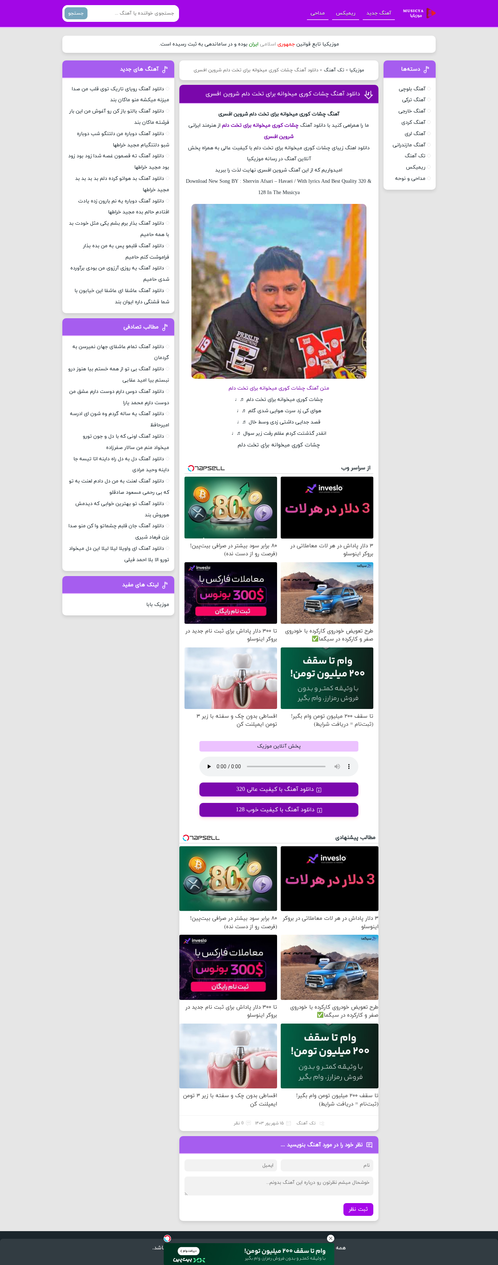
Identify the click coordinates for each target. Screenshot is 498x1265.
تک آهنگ (334, 70)
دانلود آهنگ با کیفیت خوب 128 (275, 810)
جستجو (76, 13)
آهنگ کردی (413, 122)
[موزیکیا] (417, 13)
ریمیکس (345, 13)
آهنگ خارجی (411, 111)
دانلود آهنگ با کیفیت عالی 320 (275, 789)
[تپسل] (167, 1238)
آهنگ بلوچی (412, 89)
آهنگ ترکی (413, 99)
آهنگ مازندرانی (409, 145)
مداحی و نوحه (410, 178)
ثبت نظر (358, 1209)
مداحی (318, 13)
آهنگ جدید (378, 13)
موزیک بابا (157, 604)
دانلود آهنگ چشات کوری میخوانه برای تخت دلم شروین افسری (283, 94)
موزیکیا (357, 70)
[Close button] (330, 1238)
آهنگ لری (415, 133)
